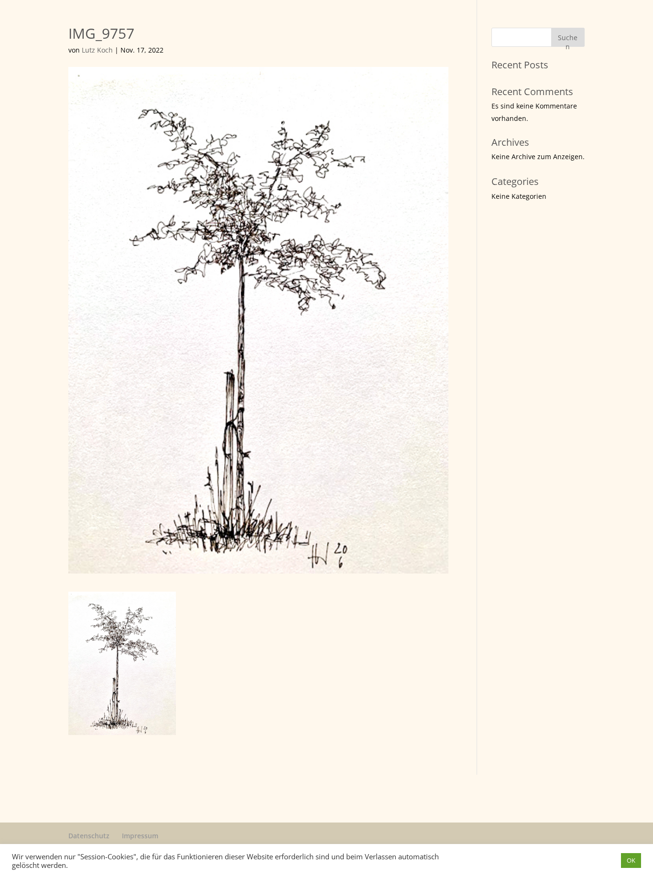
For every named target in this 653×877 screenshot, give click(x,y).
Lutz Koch (97, 49)
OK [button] (631, 860)
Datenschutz (88, 835)
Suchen (567, 40)
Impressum (140, 835)
